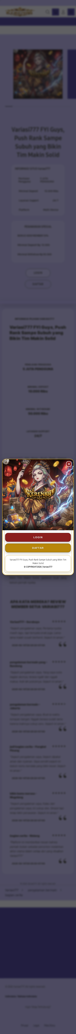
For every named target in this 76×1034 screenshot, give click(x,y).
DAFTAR (38, 548)
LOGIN (38, 537)
